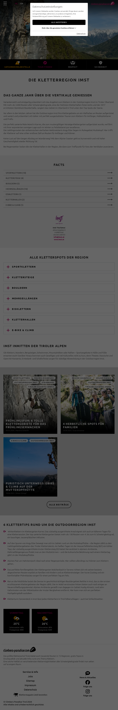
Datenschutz (81, 33)
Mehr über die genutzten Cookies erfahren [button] (58, 28)
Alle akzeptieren (59, 22)
